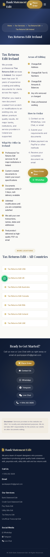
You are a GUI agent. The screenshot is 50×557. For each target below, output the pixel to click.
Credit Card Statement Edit (12, 502)
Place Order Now (39, 172)
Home (10, 26)
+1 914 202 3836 (27, 403)
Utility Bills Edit (7, 510)
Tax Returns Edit (34, 26)
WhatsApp (39, 180)
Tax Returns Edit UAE (16, 323)
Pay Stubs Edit (7, 506)
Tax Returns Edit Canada (18, 296)
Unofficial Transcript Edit (11, 519)
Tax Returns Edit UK (16, 278)
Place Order (35, 4)
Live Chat (27, 395)
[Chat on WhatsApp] (5, 278)
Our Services (20, 26)
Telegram (26, 388)
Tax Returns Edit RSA (16, 305)
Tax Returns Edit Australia (19, 287)
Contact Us (26, 371)
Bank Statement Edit (9, 498)
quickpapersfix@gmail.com (12, 484)
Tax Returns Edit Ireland (25, 29)
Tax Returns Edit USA (16, 269)
